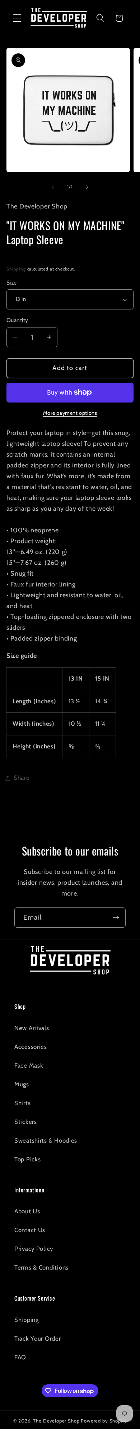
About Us (27, 1211)
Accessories (30, 1046)
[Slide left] (53, 186)
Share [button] (22, 777)
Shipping (16, 269)
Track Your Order (37, 1338)
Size (11, 282)
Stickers (25, 1121)
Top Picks (27, 1159)
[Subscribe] (115, 917)
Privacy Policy (33, 1248)
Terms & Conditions (41, 1267)
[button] (17, 18)
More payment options (70, 413)
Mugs (21, 1084)
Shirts (22, 1103)
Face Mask (28, 1065)
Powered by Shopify (104, 1421)
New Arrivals (31, 1028)
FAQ (20, 1357)
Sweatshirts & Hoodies (45, 1140)
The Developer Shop (56, 1421)
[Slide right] (87, 186)
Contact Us (29, 1230)
